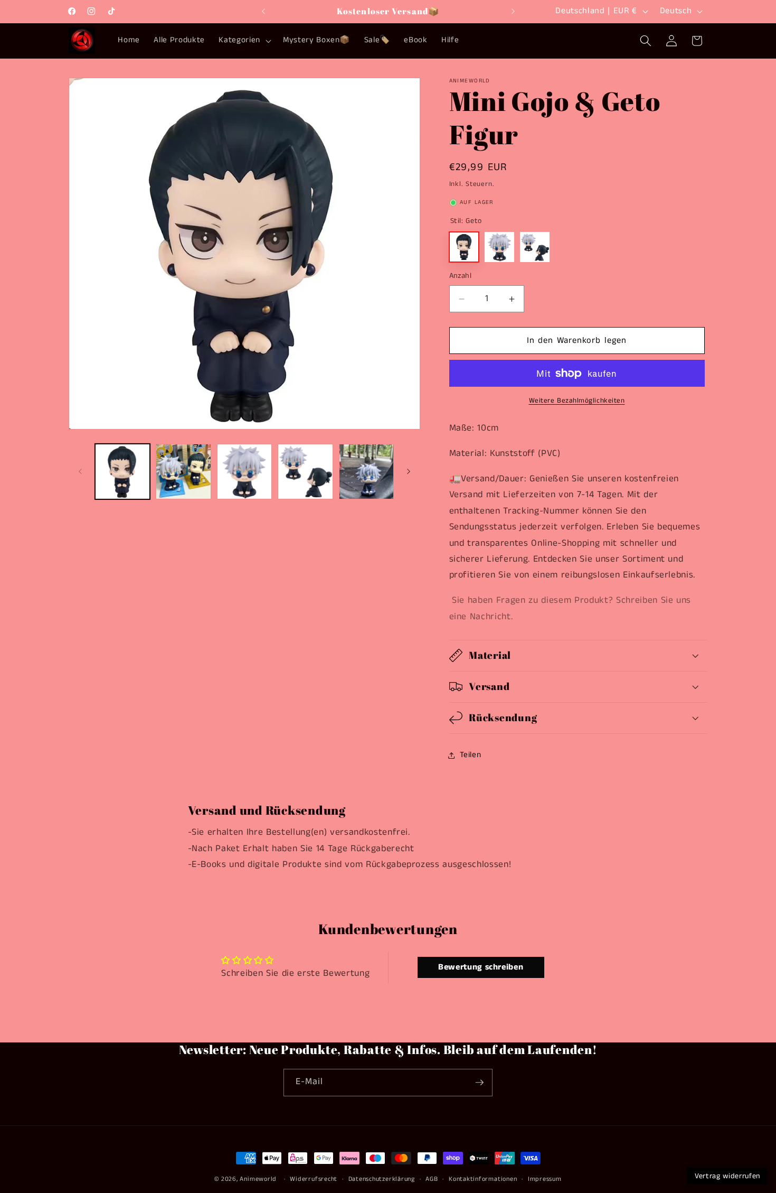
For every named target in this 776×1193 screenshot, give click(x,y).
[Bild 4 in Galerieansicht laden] (305, 471)
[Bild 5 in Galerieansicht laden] (366, 471)
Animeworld (258, 1179)
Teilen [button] (470, 755)
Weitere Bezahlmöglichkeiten (577, 401)
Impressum (545, 1179)
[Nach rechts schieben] (408, 471)
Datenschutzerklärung (381, 1179)
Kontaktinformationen (483, 1179)
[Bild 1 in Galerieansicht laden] (122, 471)
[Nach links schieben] (80, 471)
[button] (244, 41)
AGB (431, 1179)
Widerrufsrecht (313, 1179)
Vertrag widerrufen (727, 1176)
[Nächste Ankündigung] (513, 11)
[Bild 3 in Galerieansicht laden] (244, 471)
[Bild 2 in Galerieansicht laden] (183, 471)
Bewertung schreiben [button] (481, 967)
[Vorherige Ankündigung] (263, 11)
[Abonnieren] (479, 1082)
